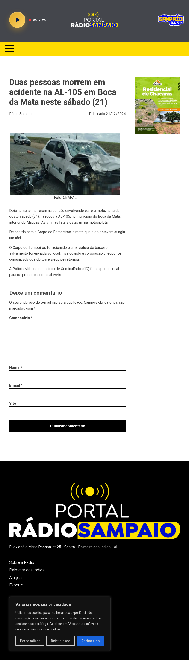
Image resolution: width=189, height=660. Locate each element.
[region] (60, 624)
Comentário (20, 318)
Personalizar (30, 641)
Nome (15, 367)
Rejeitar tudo (60, 641)
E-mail (15, 385)
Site (12, 403)
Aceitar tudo (90, 641)
